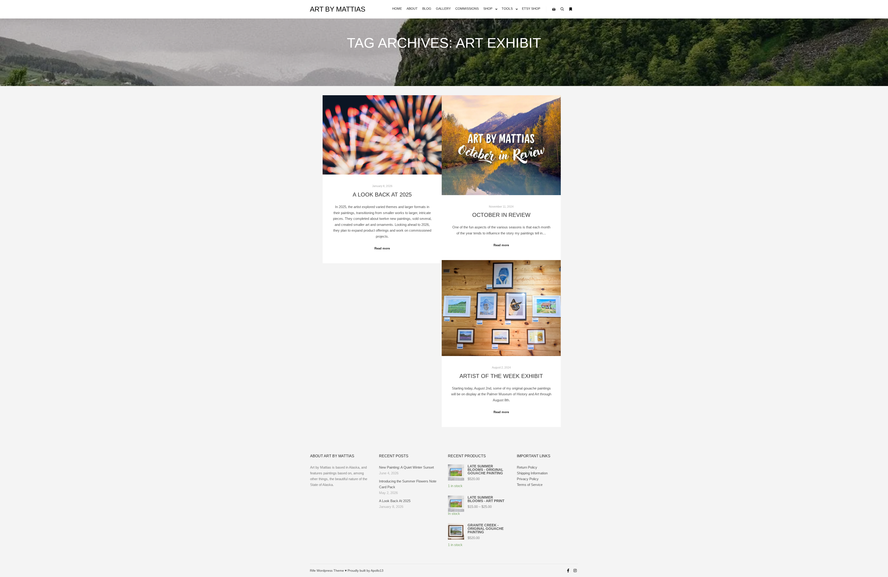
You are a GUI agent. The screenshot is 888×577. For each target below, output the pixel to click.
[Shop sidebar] (554, 9)
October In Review (501, 215)
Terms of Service (530, 485)
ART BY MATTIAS (333, 9)
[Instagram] (575, 571)
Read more (382, 248)
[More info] (570, 9)
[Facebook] (568, 571)
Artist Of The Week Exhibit (501, 376)
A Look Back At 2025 (382, 195)
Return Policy (527, 467)
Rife (313, 570)
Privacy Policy (528, 479)
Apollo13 (377, 570)
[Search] (562, 9)
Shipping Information (532, 473)
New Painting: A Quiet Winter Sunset (406, 467)
